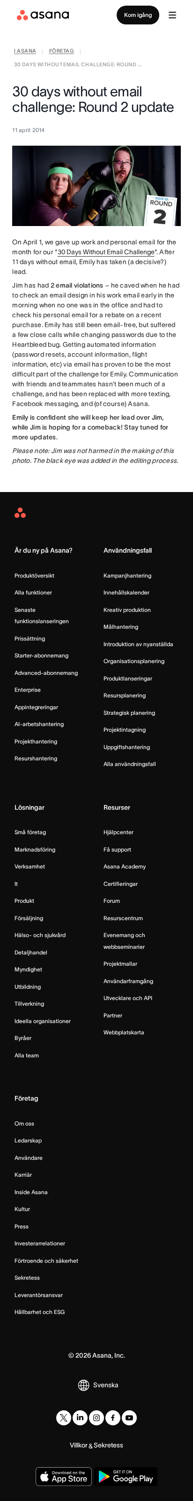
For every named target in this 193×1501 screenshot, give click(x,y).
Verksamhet (30, 866)
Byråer (23, 1038)
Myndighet (28, 969)
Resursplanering (125, 695)
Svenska (106, 1385)
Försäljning (29, 918)
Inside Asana (31, 1192)
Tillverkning (29, 1004)
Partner (113, 1015)
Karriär (23, 1175)
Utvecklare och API (128, 998)
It (16, 884)
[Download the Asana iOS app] (64, 1476)
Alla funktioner (33, 592)
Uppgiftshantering (127, 747)
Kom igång (138, 15)
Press (22, 1226)
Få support (117, 849)
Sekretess (27, 1277)
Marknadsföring (35, 849)
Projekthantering (36, 741)
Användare (29, 1158)
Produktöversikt (34, 575)
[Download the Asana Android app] (125, 1476)
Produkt (24, 901)
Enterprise (28, 690)
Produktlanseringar (128, 678)
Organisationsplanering (134, 661)
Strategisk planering (129, 713)
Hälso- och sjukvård (40, 935)
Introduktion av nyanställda (138, 644)
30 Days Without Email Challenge (106, 252)
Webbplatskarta (124, 1032)
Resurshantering (36, 758)
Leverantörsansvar (39, 1295)
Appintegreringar (36, 707)
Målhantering (121, 627)
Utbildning (28, 987)
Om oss (24, 1123)
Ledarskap (28, 1140)
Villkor (79, 1445)
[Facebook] (112, 1417)
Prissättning (30, 638)
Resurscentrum (123, 918)
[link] (25, 52)
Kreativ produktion (127, 610)
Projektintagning (125, 730)
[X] (63, 1417)
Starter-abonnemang (41, 655)
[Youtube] (129, 1417)
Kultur (22, 1209)
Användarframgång (128, 981)
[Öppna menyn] (172, 15)
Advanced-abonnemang (46, 673)
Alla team (27, 1055)
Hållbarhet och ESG (40, 1312)
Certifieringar (121, 884)
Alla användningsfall (130, 764)
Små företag (30, 832)
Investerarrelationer (40, 1243)
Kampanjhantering (127, 575)
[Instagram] (96, 1417)
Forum (112, 901)
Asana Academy (125, 866)
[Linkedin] (80, 1417)
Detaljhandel (31, 952)
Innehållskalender (126, 592)
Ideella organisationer (43, 1021)
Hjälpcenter (119, 832)
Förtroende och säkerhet (46, 1261)
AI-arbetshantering (39, 724)
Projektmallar (120, 964)
